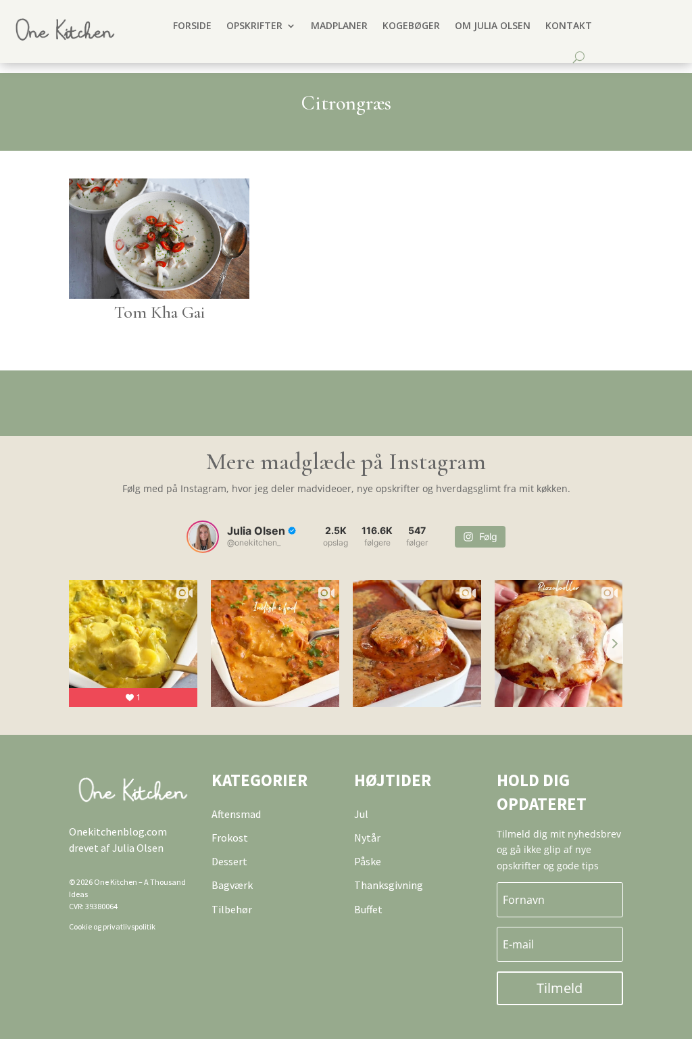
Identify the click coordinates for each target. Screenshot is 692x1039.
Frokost (230, 837)
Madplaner (339, 25)
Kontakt (568, 25)
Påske (367, 861)
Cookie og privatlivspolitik (112, 926)
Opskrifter (254, 25)
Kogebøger (411, 25)
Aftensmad (236, 814)
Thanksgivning (388, 885)
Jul (361, 814)
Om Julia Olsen (492, 25)
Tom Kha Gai (159, 311)
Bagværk (232, 885)
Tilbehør (232, 909)
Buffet (368, 909)
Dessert (229, 861)
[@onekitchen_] (202, 536)
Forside (192, 25)
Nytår (367, 837)
